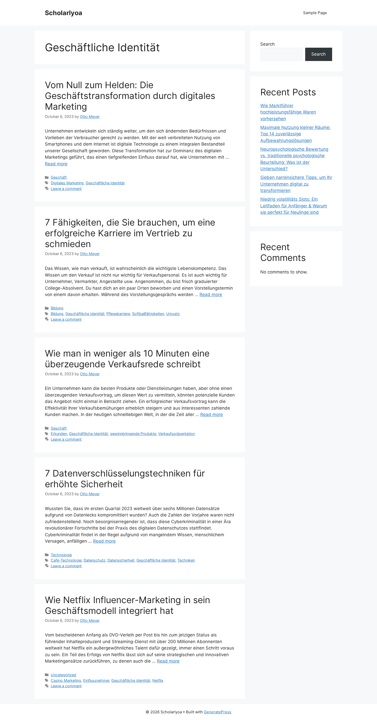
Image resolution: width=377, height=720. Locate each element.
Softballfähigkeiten (148, 313)
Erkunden (59, 433)
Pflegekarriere (118, 313)
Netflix (157, 680)
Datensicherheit (120, 560)
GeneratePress (217, 711)
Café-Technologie (66, 560)
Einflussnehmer (96, 680)
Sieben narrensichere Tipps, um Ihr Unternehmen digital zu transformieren (296, 184)
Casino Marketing (66, 680)
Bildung (57, 308)
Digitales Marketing (67, 183)
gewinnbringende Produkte (133, 433)
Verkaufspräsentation (176, 433)
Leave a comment (66, 188)
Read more (56, 163)
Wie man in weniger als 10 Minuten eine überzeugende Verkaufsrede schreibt (127, 358)
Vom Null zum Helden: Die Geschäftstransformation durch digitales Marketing (130, 95)
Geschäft (59, 177)
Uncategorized (63, 675)
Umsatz (173, 313)
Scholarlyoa (63, 13)
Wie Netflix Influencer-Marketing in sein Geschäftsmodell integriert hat (127, 605)
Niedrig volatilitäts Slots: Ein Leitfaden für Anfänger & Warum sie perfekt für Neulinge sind (293, 206)
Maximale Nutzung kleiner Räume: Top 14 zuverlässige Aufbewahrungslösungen (295, 134)
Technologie (61, 555)
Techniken (186, 560)
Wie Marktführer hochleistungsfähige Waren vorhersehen (288, 112)
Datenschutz (94, 560)
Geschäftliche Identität (105, 183)
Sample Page (315, 12)
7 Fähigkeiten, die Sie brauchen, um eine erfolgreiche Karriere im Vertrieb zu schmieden (130, 233)
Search (267, 44)
